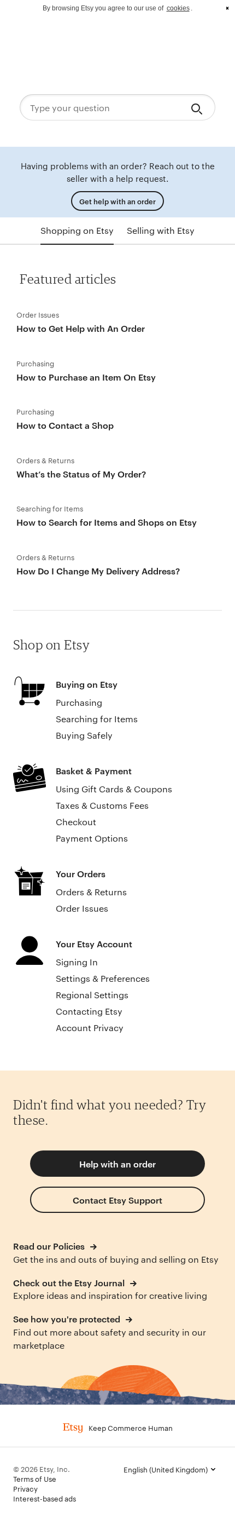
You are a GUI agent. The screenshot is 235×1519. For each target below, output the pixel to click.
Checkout (76, 821)
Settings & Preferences (103, 978)
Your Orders (80, 873)
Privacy (25, 1488)
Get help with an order (117, 201)
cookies (178, 8)
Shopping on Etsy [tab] (77, 230)
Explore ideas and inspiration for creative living (110, 1295)
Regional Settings (92, 994)
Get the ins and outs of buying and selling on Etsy (116, 1259)
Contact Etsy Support (117, 1200)
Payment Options (92, 838)
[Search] (198, 107)
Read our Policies (50, 1246)
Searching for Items (97, 718)
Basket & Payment (94, 770)
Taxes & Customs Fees (102, 805)
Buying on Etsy (87, 684)
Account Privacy (90, 1027)
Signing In (77, 962)
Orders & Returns (91, 891)
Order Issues (82, 908)
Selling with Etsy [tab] (161, 230)
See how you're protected (67, 1319)
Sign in (202, 38)
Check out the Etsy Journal (70, 1282)
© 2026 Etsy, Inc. (41, 1469)
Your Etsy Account (94, 943)
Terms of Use (34, 1478)
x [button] (227, 8)
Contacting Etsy (89, 1011)
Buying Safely (84, 735)
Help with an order (117, 1164)
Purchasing (79, 702)
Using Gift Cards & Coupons (114, 789)
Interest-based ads (44, 1498)
